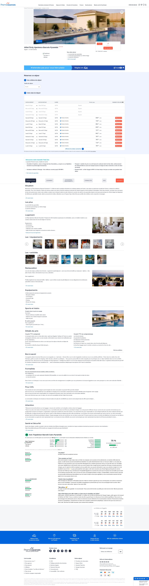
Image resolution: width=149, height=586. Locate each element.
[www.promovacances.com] (8, 4)
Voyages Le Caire (45, 8)
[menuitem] (46, 5)
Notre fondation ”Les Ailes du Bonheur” (34, 569)
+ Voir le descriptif (71, 59)
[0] (143, 5)
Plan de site (28, 571)
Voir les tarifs (108, 48)
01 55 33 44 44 (133, 4)
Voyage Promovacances (28, 8)
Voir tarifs (119, 180)
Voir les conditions (117, 350)
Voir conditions (93, 151)
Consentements (54, 569)
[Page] (50, 551)
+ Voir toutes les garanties (32, 173)
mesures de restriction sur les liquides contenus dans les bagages (65, 408)
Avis (104, 180)
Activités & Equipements (69, 180)
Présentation (30, 180)
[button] (108, 225)
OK (121, 551)
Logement (49, 180)
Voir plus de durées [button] (65, 117)
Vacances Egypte (37, 8)
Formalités (88, 180)
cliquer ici (60, 449)
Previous (26, 244)
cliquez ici (53, 584)
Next (122, 244)
